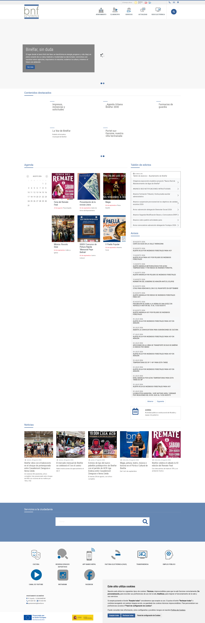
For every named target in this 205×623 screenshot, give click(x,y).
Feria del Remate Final (61, 203)
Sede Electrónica (158, 14)
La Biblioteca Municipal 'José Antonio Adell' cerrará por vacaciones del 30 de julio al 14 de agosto (154, 394)
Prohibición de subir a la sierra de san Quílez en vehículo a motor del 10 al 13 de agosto (152, 305)
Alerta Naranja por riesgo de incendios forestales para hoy (154, 296)
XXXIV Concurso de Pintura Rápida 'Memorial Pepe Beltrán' (88, 248)
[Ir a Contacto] (174, 2)
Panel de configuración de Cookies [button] (148, 615)
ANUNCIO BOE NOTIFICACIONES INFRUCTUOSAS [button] (152, 189)
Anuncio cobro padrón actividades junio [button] (147, 220)
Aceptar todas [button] (114, 615)
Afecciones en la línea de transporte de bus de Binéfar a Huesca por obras (155, 346)
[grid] (37, 194)
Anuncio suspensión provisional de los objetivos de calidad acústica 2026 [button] (155, 203)
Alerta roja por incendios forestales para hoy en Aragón (153, 322)
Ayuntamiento (101, 14)
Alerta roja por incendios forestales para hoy (152, 251)
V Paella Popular (112, 244)
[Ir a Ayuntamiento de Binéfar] (31, 11)
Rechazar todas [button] (128, 615)
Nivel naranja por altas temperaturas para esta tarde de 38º (153, 379)
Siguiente (160, 401)
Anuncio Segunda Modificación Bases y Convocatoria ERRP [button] (155, 215)
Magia (108, 202)
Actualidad (142, 14)
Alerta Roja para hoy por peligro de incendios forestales (152, 258)
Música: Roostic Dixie (61, 245)
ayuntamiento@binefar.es (36, 603)
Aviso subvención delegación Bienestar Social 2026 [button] (152, 210)
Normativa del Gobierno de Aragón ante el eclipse (153, 281)
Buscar (174, 11)
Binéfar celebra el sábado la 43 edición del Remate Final (165, 464)
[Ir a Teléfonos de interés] (170, 2)
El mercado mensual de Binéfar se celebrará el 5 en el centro (69, 464)
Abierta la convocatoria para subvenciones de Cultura (155, 330)
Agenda (148, 410)
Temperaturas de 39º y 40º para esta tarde (150, 362)
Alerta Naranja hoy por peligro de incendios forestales (151, 313)
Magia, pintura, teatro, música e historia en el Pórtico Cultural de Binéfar (134, 466)
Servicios (129, 14)
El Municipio (115, 14)
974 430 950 (42, 601)
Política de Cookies (178, 610)
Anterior (150, 401)
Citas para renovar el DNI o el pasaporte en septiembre (155, 288)
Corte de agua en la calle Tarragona (148, 244)
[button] (28, 176)
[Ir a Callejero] (178, 2)
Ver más (30, 67)
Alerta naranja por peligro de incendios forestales (154, 275)
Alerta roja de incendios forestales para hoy (152, 386)
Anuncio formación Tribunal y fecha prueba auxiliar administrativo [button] (151, 195)
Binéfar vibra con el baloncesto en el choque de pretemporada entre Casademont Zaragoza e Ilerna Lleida (37, 467)
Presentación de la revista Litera (88, 203)
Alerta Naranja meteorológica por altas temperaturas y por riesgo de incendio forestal (152, 267)
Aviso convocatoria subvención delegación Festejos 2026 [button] (154, 225)
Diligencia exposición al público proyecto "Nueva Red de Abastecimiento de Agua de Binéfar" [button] (154, 182)
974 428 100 (31, 601)
